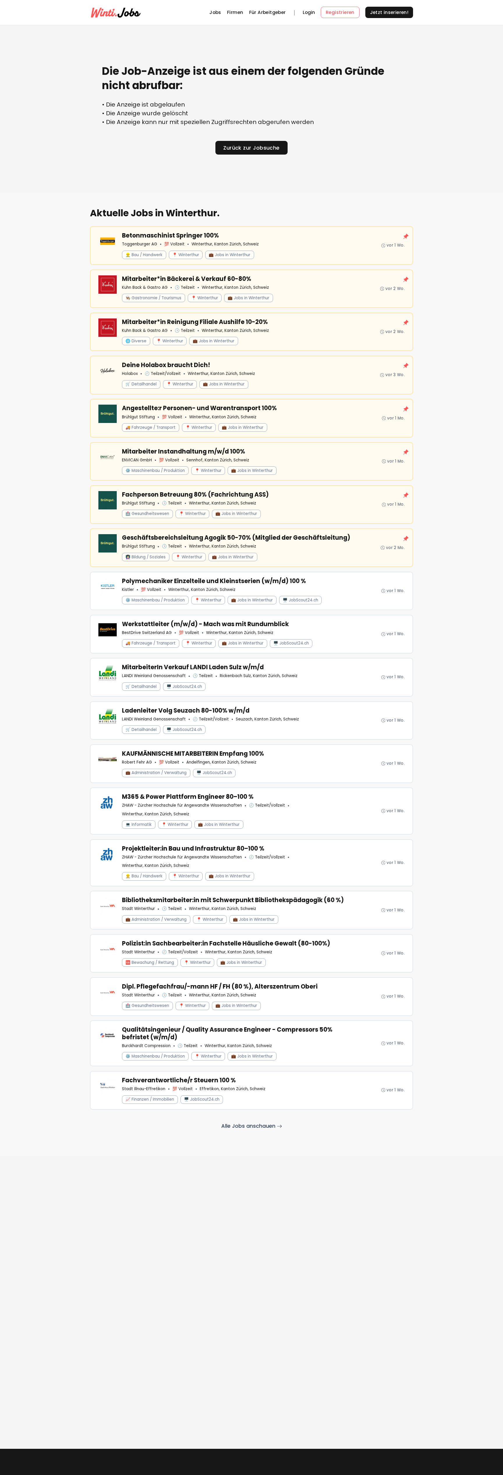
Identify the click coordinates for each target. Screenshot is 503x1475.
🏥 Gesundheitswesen (147, 513)
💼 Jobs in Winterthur (229, 255)
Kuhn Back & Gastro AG (145, 287)
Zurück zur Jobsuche (251, 147)
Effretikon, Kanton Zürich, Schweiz (232, 1089)
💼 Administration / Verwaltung (156, 772)
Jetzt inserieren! (389, 12)
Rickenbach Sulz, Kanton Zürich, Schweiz (258, 676)
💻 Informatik (138, 824)
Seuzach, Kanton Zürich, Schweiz (267, 719)
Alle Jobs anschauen (249, 1125)
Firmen (235, 12)
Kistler (128, 589)
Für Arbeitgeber (267, 12)
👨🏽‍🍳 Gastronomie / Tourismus (153, 298)
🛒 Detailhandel (141, 384)
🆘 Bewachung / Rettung (149, 962)
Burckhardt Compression (146, 1046)
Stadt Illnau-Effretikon (143, 1089)
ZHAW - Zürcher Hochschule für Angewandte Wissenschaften (182, 805)
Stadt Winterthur (138, 908)
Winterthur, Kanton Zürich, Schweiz (225, 244)
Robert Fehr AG (137, 762)
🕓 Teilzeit (185, 287)
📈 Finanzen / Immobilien (149, 1099)
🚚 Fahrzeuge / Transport (150, 427)
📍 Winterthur (185, 255)
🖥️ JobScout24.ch (300, 600)
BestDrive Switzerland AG (147, 632)
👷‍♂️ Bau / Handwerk (143, 255)
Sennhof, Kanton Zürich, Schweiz (217, 460)
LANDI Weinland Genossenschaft (154, 676)
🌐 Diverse (135, 341)
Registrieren (340, 12)
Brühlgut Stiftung (138, 417)
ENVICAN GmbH (137, 460)
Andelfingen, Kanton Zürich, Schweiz (221, 762)
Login (309, 12)
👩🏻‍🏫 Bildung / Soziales (145, 557)
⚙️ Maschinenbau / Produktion (155, 470)
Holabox (130, 373)
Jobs (215, 12)
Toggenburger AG (139, 244)
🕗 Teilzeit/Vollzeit (163, 373)
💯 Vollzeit (174, 244)
